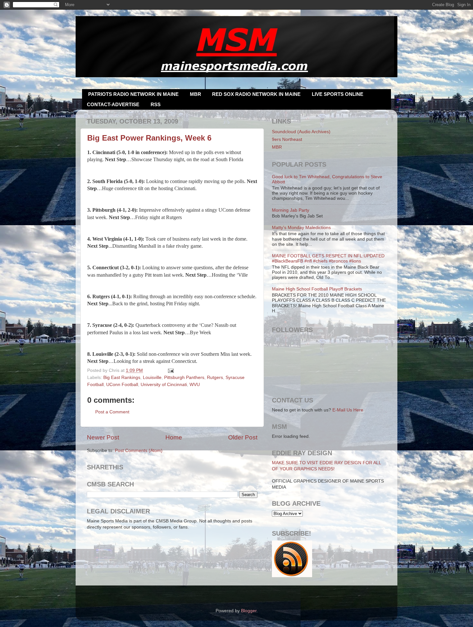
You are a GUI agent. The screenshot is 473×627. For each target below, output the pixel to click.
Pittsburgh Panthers (184, 377)
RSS (156, 104)
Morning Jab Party (290, 210)
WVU (195, 384)
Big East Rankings (121, 377)
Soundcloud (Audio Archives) (301, 131)
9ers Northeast (287, 139)
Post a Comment (112, 412)
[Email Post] (170, 370)
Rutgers (215, 377)
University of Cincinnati (164, 384)
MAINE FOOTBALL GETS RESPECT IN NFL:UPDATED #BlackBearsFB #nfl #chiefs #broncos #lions (328, 258)
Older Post (242, 437)
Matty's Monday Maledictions (301, 227)
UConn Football (122, 384)
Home (173, 437)
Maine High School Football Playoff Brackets (317, 289)
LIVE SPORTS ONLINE (337, 94)
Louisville (152, 377)
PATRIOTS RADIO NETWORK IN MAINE (133, 94)
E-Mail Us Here (347, 410)
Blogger (248, 610)
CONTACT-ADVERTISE (113, 104)
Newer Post (103, 437)
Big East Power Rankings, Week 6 (149, 138)
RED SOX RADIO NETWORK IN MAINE (256, 94)
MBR (195, 94)
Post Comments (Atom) (138, 450)
